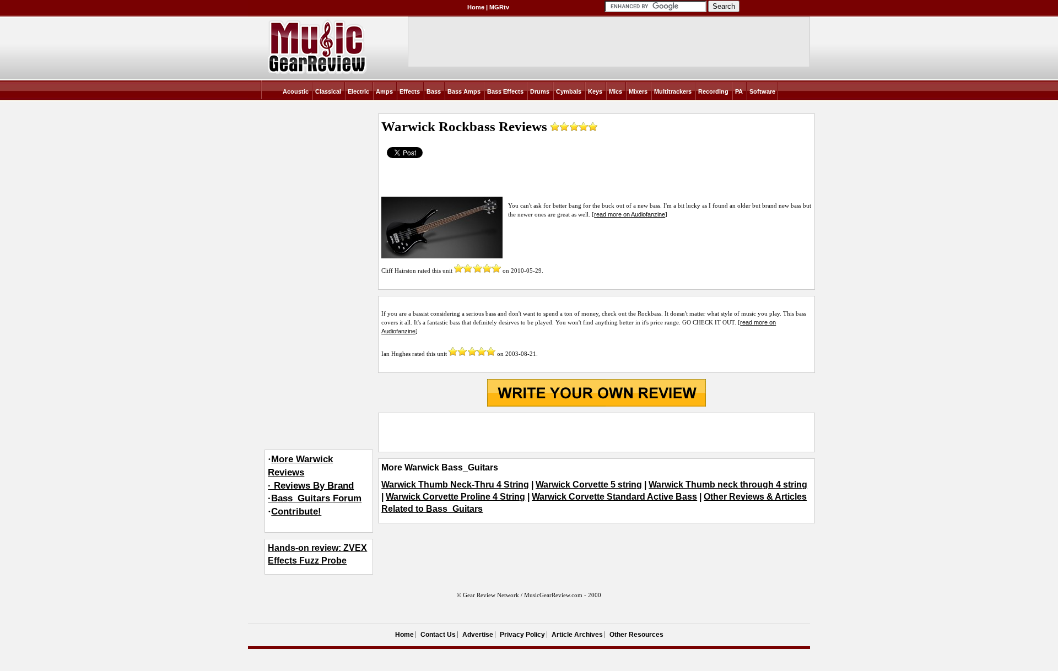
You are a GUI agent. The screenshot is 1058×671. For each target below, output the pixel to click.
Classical (328, 91)
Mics (615, 91)
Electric (358, 91)
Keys (595, 91)
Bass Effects (505, 91)
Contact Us (438, 634)
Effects (410, 91)
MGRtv (499, 7)
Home (475, 7)
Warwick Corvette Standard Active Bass (614, 496)
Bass (434, 91)
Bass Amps (464, 91)
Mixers (638, 91)
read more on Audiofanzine (629, 214)
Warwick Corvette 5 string (589, 484)
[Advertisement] (596, 432)
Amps (384, 91)
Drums (539, 91)
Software (762, 91)
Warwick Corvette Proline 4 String (455, 496)
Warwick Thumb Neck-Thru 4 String (455, 484)
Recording (713, 91)
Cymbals (568, 91)
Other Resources (636, 634)
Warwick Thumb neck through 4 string (728, 484)
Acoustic (296, 91)
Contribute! (296, 511)
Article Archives (577, 634)
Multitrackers (673, 91)
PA (739, 91)
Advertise (477, 634)
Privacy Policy (522, 634)
